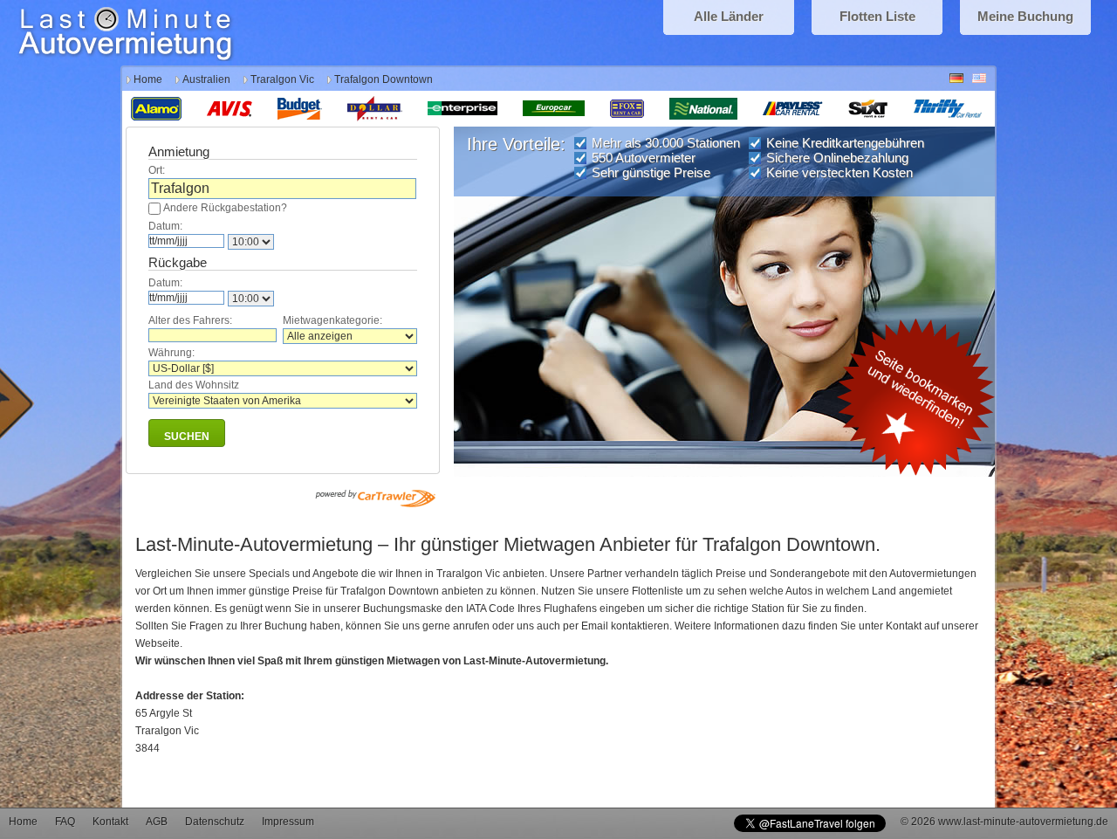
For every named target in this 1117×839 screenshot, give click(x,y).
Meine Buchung (1025, 16)
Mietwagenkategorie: (332, 320)
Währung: (171, 353)
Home (148, 79)
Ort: (156, 170)
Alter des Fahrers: (190, 320)
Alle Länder (729, 16)
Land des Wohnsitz (193, 385)
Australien (206, 79)
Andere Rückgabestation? (225, 208)
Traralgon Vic (282, 79)
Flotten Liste (877, 16)
